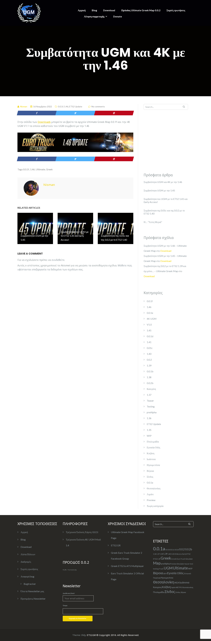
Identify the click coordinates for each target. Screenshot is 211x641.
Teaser (150, 400)
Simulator (180, 564)
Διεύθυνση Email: (69, 593)
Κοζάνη (150, 453)
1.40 (149, 353)
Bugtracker (30, 583)
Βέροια (150, 470)
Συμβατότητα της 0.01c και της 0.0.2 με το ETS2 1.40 (164, 212)
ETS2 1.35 (156, 559)
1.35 (149, 429)
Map (157, 563)
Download (109, 10)
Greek (49, 169)
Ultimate (40, 169)
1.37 (149, 394)
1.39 (149, 365)
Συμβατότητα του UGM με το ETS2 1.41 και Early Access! (166, 200)
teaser (187, 564)
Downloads (44, 122)
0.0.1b (150, 371)
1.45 (149, 330)
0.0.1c (172, 550)
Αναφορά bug (27, 576)
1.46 (66, 106)
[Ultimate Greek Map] (29, 12)
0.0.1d (150, 336)
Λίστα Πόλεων (28, 554)
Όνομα (65, 606)
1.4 (67, 545)
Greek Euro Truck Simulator (182, 559)
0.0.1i (95, 532)
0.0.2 (149, 359)
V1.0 (149, 324)
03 (175, 554)
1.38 (149, 377)
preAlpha (151, 412)
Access (179, 554)
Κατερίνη (151, 388)
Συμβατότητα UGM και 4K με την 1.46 (163, 181)
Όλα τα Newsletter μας (32, 591)
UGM (168, 568)
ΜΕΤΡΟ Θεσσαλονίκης (184, 587)
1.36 (149, 418)
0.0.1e (150, 312)
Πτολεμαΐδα (153, 441)
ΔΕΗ (165, 573)
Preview (151, 500)
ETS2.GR (115, 545)
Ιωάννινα (151, 459)
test (191, 564)
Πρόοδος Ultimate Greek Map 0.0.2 (140, 10)
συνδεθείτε (58, 260)
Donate (117, 16)
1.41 (149, 342)
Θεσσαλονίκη (153, 488)
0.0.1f (60, 106)
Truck (161, 569)
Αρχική (82, 10)
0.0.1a (150, 482)
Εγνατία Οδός (153, 447)
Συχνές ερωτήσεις (176, 10)
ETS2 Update (75, 106)
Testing (151, 406)
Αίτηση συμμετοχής (94, 16)
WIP (149, 435)
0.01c (150, 347)
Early (184, 554)
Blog (94, 10)
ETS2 (188, 554)
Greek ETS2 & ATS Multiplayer (127, 565)
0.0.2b (150, 383)
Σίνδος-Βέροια (180, 592)
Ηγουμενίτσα (153, 464)
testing (156, 569)
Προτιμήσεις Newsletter (33, 598)
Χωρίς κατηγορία (155, 505)
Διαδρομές (26, 561)
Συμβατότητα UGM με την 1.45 (159, 190)
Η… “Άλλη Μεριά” (153, 221)
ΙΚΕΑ (176, 582)
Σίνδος (150, 476)
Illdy (83, 635)
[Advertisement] (163, 140)
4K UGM (151, 318)
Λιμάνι (150, 494)
